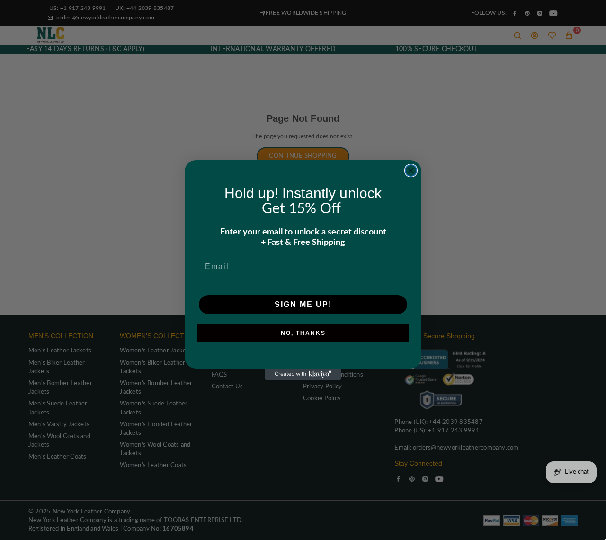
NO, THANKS (303, 333)
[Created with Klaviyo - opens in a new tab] (303, 374)
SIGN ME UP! (303, 304)
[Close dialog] (411, 170)
